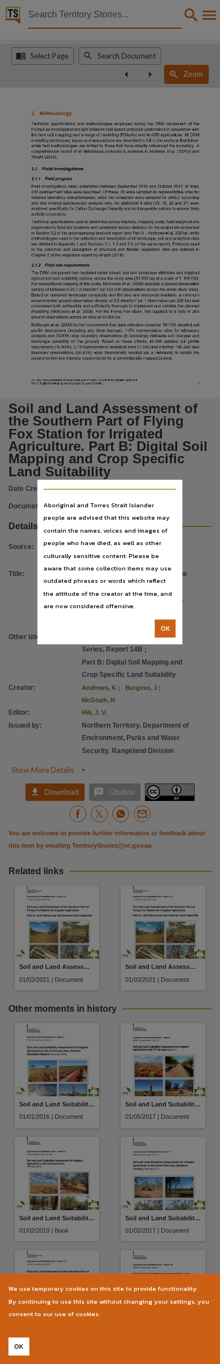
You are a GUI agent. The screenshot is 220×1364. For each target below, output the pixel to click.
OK (165, 628)
